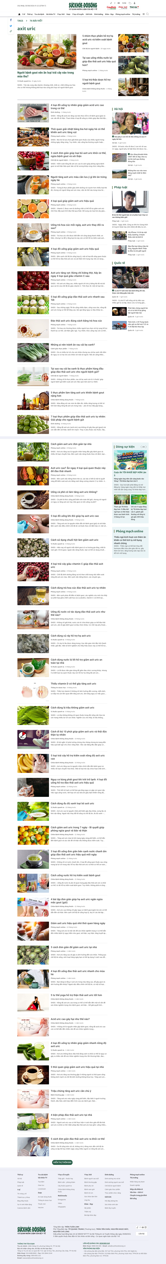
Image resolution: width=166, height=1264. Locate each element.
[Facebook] (114, 3)
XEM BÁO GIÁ (105, 1243)
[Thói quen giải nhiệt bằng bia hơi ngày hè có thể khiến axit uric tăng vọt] (33, 136)
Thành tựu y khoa (23, 1197)
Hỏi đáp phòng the (111, 1201)
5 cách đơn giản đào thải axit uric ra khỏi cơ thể (78, 1138)
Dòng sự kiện (125, 446)
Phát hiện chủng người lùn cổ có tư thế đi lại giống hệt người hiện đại (138, 310)
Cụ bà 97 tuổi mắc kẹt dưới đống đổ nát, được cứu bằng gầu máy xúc (128, 292)
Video (60, 1203)
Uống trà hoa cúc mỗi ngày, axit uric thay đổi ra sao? (77, 226)
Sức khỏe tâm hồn (90, 1196)
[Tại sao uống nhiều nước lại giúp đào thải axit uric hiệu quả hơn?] (133, 65)
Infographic (62, 1207)
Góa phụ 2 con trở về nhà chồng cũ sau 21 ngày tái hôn (129, 138)
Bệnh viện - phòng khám (66, 1182)
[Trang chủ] (19, 14)
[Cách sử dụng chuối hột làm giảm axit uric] (33, 547)
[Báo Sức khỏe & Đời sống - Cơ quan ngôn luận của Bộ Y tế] (83, 5)
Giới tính (89, 14)
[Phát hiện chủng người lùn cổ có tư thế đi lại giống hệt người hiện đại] (119, 311)
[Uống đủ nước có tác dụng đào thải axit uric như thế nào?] (33, 619)
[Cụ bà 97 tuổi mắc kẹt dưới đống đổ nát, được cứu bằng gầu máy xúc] (130, 277)
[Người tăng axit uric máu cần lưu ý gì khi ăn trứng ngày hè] (33, 184)
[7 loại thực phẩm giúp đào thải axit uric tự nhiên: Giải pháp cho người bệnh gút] (33, 424)
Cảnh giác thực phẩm (112, 1189)
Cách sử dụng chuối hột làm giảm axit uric (74, 539)
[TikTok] (111, 3)
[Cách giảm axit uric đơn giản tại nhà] (33, 451)
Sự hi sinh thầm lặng (24, 1204)
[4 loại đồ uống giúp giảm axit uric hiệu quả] (33, 256)
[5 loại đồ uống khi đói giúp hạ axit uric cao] (33, 523)
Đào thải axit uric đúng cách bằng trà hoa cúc (76, 320)
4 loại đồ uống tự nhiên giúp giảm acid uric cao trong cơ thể (77, 107)
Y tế (23, 14)
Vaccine (41, 1207)
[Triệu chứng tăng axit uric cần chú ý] (33, 1098)
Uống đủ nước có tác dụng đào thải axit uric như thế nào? (78, 613)
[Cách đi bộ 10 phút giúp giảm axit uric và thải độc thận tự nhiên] (33, 739)
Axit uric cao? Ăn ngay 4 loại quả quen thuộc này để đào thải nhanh (78, 470)
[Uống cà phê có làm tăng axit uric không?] (33, 499)
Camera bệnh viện (23, 1208)
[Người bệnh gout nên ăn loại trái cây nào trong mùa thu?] (46, 51)
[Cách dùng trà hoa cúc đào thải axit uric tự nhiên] (33, 595)
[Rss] (145, 1227)
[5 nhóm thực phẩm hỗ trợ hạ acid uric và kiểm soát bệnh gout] (133, 43)
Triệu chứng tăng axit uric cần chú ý (71, 1090)
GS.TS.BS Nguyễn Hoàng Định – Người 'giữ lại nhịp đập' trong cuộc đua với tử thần (121, 512)
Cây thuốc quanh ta (65, 1186)
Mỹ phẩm (87, 1208)
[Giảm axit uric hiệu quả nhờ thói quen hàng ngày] (33, 931)
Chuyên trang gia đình (138, 1195)
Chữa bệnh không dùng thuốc (66, 1190)
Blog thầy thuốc (22, 1201)
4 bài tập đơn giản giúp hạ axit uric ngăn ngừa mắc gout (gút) (77, 901)
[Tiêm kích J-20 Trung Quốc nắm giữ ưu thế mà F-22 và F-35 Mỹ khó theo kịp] (119, 325)
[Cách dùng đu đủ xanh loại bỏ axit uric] (33, 811)
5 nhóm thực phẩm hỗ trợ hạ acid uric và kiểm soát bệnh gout (97, 39)
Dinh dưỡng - (56, 112)
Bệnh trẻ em (88, 1193)
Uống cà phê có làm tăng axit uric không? (74, 491)
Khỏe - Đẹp (109, 14)
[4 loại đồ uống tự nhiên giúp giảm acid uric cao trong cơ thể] (33, 112)
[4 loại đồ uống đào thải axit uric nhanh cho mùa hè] (33, 979)
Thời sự (29, 14)
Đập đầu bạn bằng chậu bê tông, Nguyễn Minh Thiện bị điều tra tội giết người (138, 248)
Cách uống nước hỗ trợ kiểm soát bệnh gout (75, 875)
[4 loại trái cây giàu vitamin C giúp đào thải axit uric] (33, 571)
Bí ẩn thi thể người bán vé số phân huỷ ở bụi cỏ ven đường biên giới (130, 216)
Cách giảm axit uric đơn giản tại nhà (71, 444)
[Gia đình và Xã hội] (111, 8)
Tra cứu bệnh (39, 14)
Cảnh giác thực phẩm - (59, 349)
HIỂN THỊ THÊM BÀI (62, 1162)
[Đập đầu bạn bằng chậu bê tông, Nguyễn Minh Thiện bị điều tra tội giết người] (119, 249)
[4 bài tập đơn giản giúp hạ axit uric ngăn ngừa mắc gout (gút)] (33, 907)
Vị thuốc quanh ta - (24, 81)
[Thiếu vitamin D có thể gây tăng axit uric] (33, 691)
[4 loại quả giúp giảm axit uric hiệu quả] (33, 208)
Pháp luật (120, 187)
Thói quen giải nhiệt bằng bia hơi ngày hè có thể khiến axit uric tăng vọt (78, 131)
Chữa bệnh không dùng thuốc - (94, 89)
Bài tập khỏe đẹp (90, 1215)
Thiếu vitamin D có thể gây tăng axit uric (73, 683)
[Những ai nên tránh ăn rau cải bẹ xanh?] (33, 352)
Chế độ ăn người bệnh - (91, 48)
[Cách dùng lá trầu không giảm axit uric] (33, 715)
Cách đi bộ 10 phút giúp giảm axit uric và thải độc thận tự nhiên (79, 733)
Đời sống (133, 1198)
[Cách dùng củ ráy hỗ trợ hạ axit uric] (33, 643)
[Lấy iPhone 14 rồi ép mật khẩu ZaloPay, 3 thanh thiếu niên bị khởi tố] (119, 235)
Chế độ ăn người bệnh (113, 1186)
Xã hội (118, 109)
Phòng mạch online (123, 14)
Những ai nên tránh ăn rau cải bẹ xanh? (73, 344)
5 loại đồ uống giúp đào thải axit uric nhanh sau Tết (78, 298)
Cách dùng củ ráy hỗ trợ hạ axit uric (71, 635)
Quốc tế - (115, 297)
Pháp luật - (116, 221)
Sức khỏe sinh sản (111, 1204)
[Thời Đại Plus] (134, 7)
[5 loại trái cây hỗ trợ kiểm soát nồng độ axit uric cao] (33, 763)
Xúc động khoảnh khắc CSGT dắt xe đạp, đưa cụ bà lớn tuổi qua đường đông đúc (138, 158)
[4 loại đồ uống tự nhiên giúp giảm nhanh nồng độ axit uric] (33, 1050)
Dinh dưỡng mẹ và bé (112, 1178)
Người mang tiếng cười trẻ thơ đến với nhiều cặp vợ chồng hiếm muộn (128, 480)
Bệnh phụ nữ (88, 1186)
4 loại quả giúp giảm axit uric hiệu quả (72, 200)
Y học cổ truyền (78, 14)
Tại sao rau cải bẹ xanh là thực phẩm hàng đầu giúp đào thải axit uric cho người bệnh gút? (77, 370)
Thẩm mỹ (87, 1212)
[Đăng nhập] (134, 3)
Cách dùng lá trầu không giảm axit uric (72, 707)
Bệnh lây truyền (110, 1208)
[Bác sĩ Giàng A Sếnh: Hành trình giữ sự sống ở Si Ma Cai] (139, 499)
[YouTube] (119, 3)
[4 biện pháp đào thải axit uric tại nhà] (33, 1122)
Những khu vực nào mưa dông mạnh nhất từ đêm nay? (137, 173)
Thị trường (136, 14)
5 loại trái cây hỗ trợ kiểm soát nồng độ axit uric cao (78, 757)
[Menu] (144, 14)
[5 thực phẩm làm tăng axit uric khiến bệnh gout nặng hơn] (33, 400)
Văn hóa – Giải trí (136, 1192)
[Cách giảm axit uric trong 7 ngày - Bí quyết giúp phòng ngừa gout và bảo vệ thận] (33, 835)
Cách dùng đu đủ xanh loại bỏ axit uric (72, 803)
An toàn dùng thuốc (45, 1197)
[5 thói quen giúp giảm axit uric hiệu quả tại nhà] (33, 1074)
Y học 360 (61, 14)
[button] (141, 447)
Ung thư (87, 1200)
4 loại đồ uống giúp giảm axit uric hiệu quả (75, 248)
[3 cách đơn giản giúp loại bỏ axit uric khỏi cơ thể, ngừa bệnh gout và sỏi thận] (33, 160)
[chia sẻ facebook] (11, 20)
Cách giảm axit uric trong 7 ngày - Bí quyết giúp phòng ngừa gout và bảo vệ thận (77, 829)
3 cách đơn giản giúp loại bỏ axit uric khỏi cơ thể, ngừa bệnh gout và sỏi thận (78, 155)
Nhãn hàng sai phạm (137, 1182)
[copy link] (11, 31)
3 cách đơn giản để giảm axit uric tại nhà (74, 947)
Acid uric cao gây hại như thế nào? (70, 1019)
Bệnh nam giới (89, 1189)
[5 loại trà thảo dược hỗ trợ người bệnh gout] (133, 87)
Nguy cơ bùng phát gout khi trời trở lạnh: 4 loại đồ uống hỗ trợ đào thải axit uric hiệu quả (79, 781)
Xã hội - (115, 143)
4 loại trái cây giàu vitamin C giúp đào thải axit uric (77, 565)
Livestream (42, 1189)
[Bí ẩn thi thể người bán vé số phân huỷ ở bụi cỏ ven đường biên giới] (130, 202)
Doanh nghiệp (135, 1185)
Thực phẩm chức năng (113, 1193)
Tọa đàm (41, 1182)
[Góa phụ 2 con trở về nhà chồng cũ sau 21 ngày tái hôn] (130, 123)
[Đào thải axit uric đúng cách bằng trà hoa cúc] (33, 328)
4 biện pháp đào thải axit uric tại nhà (71, 1114)
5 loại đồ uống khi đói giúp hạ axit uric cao (75, 515)
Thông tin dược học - (59, 687)
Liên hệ (141, 1234)
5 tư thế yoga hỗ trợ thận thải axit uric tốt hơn (76, 995)
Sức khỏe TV (50, 14)
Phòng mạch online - (90, 70)
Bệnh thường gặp (90, 1182)
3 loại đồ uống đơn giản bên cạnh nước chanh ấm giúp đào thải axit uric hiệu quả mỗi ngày (79, 853)
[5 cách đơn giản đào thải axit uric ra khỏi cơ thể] (33, 1146)
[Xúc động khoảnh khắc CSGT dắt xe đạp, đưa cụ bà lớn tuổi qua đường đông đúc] (119, 157)
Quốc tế (119, 263)
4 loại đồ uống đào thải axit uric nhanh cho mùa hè (78, 973)
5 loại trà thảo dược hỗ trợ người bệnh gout (96, 81)
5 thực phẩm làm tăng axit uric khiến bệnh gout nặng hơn (77, 394)
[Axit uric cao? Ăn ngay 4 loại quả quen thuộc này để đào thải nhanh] (33, 475)
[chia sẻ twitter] (11, 26)
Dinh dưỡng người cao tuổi (114, 1182)
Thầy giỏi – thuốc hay (65, 1178)
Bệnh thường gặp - (58, 1095)
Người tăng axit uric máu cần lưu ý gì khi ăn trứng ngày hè (79, 178)
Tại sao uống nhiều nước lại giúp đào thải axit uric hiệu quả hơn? (99, 61)
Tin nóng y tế (21, 1194)
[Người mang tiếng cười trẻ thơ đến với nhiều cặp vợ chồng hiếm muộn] (130, 460)
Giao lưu (41, 1185)
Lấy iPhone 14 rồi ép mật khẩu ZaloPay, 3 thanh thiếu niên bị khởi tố (137, 234)
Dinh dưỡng (98, 14)
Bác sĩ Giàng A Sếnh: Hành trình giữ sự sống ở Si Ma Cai (139, 509)
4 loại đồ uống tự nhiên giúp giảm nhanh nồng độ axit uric (78, 1045)
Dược (68, 14)
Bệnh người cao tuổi (91, 1178)
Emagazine (62, 1200)
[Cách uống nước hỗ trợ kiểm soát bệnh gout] (33, 883)
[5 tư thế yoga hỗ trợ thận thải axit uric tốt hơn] (33, 1003)
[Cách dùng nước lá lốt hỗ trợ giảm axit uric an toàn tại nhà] (33, 667)
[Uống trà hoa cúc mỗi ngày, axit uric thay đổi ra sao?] (33, 232)
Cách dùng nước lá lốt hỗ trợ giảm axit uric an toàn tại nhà (76, 661)
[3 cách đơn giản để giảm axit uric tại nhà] (33, 955)
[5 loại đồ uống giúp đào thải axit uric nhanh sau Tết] (33, 304)
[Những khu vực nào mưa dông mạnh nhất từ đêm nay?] (119, 174)
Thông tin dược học (45, 1200)
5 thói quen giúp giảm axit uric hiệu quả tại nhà (77, 1067)
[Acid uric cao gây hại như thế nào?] (33, 1026)
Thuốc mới (42, 1204)
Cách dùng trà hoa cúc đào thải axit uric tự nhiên (78, 587)
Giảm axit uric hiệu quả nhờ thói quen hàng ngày (78, 923)
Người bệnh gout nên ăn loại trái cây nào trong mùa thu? (45, 74)
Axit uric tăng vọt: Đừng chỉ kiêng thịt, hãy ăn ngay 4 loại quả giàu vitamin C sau (76, 274)
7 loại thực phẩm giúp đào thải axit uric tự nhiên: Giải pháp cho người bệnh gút (78, 418)
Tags (20, 20)
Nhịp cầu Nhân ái (136, 1189)
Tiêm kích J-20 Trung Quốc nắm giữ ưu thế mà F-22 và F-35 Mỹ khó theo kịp (138, 324)
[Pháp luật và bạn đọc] (123, 8)
